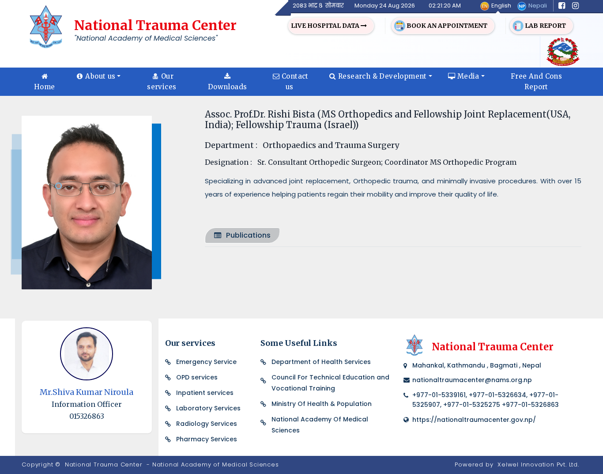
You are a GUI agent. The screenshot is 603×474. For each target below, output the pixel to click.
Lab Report (545, 26)
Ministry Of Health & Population (321, 403)
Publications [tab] (248, 235)
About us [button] (100, 76)
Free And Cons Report (536, 81)
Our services (161, 81)
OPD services (197, 377)
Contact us (295, 81)
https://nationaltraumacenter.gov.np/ (474, 419)
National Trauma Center (104, 464)
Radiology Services (206, 423)
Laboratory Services (208, 408)
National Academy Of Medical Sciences (319, 425)
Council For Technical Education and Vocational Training (330, 383)
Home (44, 87)
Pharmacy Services (206, 439)
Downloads (227, 87)
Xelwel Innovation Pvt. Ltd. (538, 464)
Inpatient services (205, 392)
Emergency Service (206, 361)
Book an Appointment (446, 26)
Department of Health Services (321, 361)
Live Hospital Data (326, 26)
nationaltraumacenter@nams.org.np (472, 379)
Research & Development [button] (382, 76)
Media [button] (468, 76)
